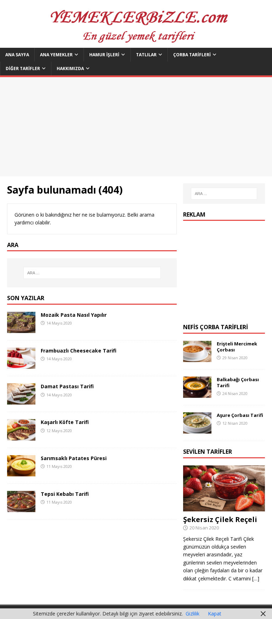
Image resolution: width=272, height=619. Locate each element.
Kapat (214, 613)
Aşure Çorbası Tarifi (240, 415)
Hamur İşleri (104, 55)
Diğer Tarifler (23, 68)
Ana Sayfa (17, 55)
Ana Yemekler (56, 55)
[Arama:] (92, 273)
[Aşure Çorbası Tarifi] (197, 429)
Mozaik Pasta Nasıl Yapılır (74, 314)
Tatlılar (146, 55)
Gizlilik (192, 613)
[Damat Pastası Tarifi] (21, 400)
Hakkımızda (70, 68)
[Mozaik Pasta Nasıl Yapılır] (21, 329)
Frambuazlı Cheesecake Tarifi (79, 350)
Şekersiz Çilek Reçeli (220, 519)
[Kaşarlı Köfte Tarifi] (21, 436)
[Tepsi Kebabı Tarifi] (21, 507)
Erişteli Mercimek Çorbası (237, 346)
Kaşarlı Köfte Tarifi (65, 422)
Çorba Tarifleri (192, 55)
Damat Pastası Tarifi (67, 386)
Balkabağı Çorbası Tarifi (238, 382)
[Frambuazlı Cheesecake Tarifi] (21, 364)
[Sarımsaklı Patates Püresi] (21, 472)
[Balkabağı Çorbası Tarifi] (197, 393)
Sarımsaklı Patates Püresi (74, 458)
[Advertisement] (136, 126)
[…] (255, 578)
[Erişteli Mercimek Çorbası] (197, 358)
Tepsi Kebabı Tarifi (65, 494)
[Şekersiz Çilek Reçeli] (224, 507)
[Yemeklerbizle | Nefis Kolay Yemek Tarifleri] (136, 43)
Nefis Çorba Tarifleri (215, 327)
